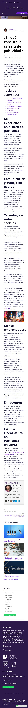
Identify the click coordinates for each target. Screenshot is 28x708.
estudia (14, 516)
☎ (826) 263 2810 (7, 680)
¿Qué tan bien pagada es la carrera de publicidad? (13, 559)
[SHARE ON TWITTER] (5, 512)
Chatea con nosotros (8, 687)
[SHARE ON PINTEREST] (12, 512)
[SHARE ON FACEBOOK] (7, 512)
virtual (22, 516)
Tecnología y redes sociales (14, 106)
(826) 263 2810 (17, 2)
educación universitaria (15, 515)
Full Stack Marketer (9, 309)
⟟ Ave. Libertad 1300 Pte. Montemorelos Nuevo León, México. (14, 675)
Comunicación (12, 31)
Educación (8, 595)
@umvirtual (8, 646)
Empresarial (9, 597)
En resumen (10, 110)
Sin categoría (9, 611)
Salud (7, 609)
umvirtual (8, 650)
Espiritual (8, 600)
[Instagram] (4, 2)
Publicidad (17, 31)
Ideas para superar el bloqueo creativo (12, 541)
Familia (7, 602)
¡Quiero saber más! (10, 615)
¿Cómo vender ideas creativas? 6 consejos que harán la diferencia (13, 578)
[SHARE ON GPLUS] (10, 512)
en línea (22, 515)
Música (7, 604)
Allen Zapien (11, 29)
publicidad (19, 516)
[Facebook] (2, 2)
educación (7, 515)
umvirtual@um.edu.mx (11, 683)
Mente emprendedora (13, 108)
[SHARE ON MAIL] (15, 512)
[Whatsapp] (6, 2)
